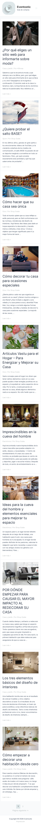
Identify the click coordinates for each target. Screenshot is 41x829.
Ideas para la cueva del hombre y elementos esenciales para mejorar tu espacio (20, 513)
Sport (5, 139)
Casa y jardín (8, 68)
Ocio (4, 211)
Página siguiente (20, 810)
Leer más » (7, 94)
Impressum (20, 821)
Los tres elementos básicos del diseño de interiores (20, 682)
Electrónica (7, 441)
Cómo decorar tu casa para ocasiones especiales (20, 280)
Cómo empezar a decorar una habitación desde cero (20, 759)
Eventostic (24, 7)
